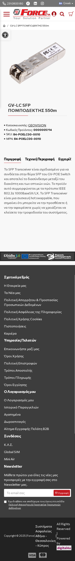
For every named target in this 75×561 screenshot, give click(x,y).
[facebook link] (28, 3)
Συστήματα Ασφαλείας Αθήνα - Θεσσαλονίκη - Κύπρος (45, 535)
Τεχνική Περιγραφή (40, 159)
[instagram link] (43, 3)
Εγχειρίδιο (66, 159)
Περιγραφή (12, 159)
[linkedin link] (36, 3)
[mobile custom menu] (54, 14)
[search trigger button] (62, 14)
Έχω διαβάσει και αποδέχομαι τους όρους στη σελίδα (36, 504)
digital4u (64, 548)
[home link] (4, 25)
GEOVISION (37, 125)
